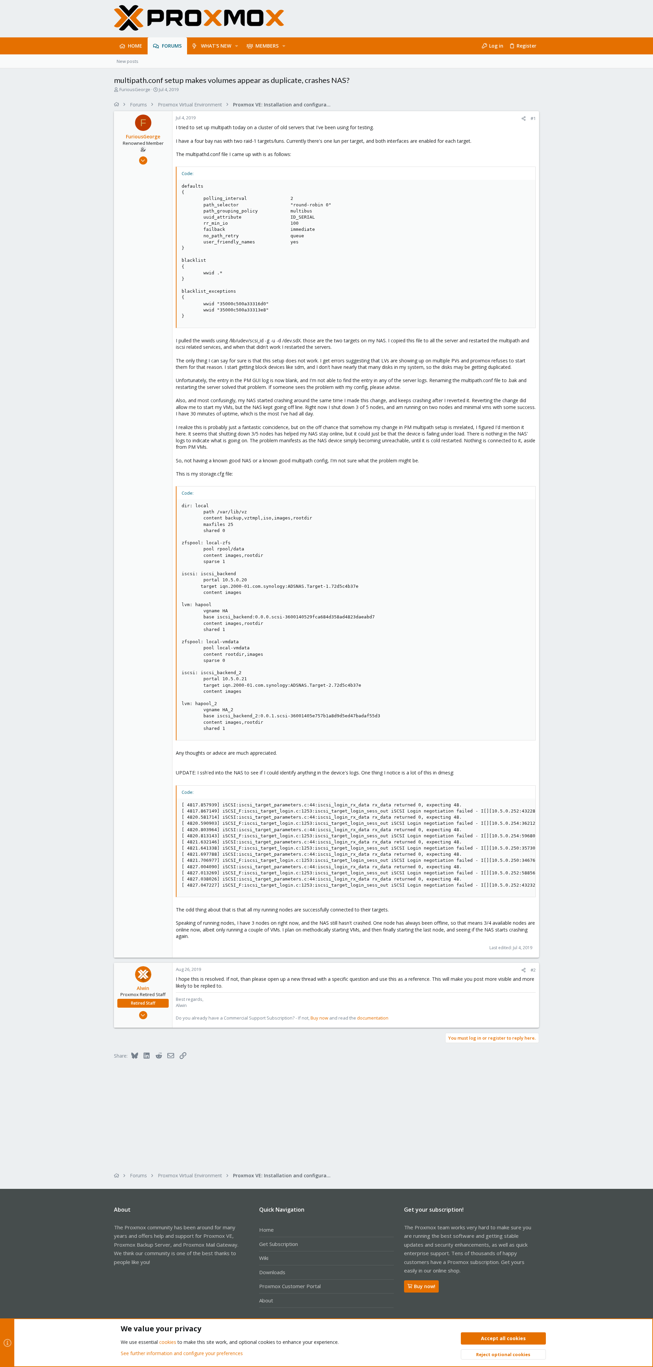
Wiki (263, 1257)
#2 (533, 970)
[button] (236, 46)
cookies (167, 1342)
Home (266, 1229)
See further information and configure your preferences (182, 1353)
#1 (533, 118)
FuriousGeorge (134, 89)
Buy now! (424, 1286)
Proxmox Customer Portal (290, 1286)
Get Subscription (278, 1244)
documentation (372, 1018)
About (266, 1300)
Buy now (319, 1018)
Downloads (272, 1272)
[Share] (523, 118)
